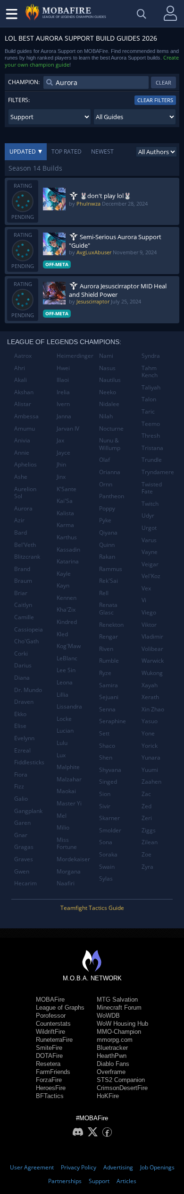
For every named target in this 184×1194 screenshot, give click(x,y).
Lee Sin (66, 670)
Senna (107, 709)
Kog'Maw (69, 646)
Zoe (146, 854)
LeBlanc (67, 658)
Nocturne (111, 428)
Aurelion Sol (25, 493)
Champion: (24, 82)
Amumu (24, 428)
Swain (107, 867)
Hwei (63, 368)
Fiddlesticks (29, 762)
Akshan (23, 392)
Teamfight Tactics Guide (92, 908)
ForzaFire (49, 1079)
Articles (126, 1181)
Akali (20, 380)
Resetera (48, 1063)
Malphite (68, 767)
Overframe (111, 1071)
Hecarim (25, 883)
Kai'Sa (65, 501)
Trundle (152, 460)
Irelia (63, 392)
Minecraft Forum (119, 1007)
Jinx (61, 477)
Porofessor (51, 1015)
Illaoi (63, 380)
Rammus (110, 569)
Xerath (150, 697)
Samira (108, 685)
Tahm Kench (150, 372)
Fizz (19, 786)
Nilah (106, 416)
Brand (22, 569)
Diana (22, 678)
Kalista (65, 513)
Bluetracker (112, 1047)
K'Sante (66, 489)
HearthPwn (111, 1055)
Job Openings (157, 1167)
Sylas (106, 878)
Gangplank (28, 811)
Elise (20, 726)
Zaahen (151, 782)
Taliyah (151, 387)
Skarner (109, 818)
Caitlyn (23, 605)
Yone (148, 733)
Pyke (105, 520)
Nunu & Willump (109, 444)
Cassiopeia (28, 629)
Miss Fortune (67, 843)
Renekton (111, 625)
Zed (146, 806)
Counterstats (53, 1023)
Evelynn (24, 738)
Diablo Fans (113, 1063)
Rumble (109, 661)
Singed (108, 782)
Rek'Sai (108, 581)
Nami (106, 356)
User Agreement (32, 1167)
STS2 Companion (121, 1079)
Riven (106, 649)
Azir (19, 520)
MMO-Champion (119, 1031)
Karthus (67, 537)
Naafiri (66, 883)
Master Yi (69, 803)
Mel (62, 816)
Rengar (108, 636)
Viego (149, 612)
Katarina (68, 561)
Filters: (19, 100)
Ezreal (22, 750)
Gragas (23, 847)
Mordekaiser (73, 859)
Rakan (107, 557)
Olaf (104, 460)
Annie (21, 453)
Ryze (105, 673)
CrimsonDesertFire (122, 1087)
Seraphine (112, 721)
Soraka (108, 854)
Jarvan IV (68, 428)
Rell (104, 593)
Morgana (69, 871)
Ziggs (149, 830)
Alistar (22, 404)
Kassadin (68, 549)
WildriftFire (50, 1031)
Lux (61, 755)
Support (99, 1181)
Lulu (62, 743)
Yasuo (150, 721)
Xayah (150, 685)
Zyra (147, 867)
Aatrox (23, 356)
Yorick (150, 746)
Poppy (107, 508)
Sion (104, 794)
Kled (62, 634)
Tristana (152, 448)
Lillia (62, 695)
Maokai (66, 791)
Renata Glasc (108, 608)
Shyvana (110, 770)
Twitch (150, 504)
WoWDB (108, 1015)
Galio (21, 799)
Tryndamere (158, 472)
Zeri (147, 818)
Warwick (153, 661)
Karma (65, 525)
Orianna (109, 472)
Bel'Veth (25, 545)
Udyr (148, 515)
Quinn (107, 545)
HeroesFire (51, 1087)
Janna (64, 416)
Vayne (150, 552)
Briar (20, 593)
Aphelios (25, 464)
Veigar (150, 564)
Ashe (20, 477)
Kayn (63, 585)
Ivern (63, 404)
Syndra (151, 356)
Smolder (110, 830)
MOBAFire (50, 999)
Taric (148, 411)
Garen (22, 823)
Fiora (20, 774)
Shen (105, 757)
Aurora (23, 508)
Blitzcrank (27, 557)
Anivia (22, 440)
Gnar (20, 835)
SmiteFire (49, 1047)
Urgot (149, 528)
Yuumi (150, 770)
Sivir (104, 806)
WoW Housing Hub (122, 1023)
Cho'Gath (26, 641)
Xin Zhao (153, 709)
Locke (64, 719)
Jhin (61, 464)
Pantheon (111, 496)
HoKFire (108, 1095)
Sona (105, 842)
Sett (104, 733)
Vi (144, 600)
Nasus (107, 368)
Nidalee (109, 404)
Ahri (19, 368)
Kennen (66, 598)
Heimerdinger (74, 356)
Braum (23, 581)
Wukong (152, 673)
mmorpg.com (115, 1039)
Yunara (151, 757)
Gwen (21, 871)
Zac (146, 794)
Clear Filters (155, 100)
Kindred (67, 622)
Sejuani (108, 697)
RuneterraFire (54, 1039)
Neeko (107, 392)
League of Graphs (60, 1007)
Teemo (151, 424)
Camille (24, 617)
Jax (60, 440)
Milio (63, 827)
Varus (149, 540)
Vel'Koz (151, 576)
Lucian (65, 731)
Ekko (20, 714)
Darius (23, 665)
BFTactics (50, 1095)
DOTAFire (49, 1055)
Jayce (63, 453)
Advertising (118, 1167)
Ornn (105, 484)
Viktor (149, 625)
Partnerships (65, 1181)
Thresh (151, 436)
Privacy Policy (78, 1167)
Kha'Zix (66, 610)
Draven (23, 702)
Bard (20, 532)
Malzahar (69, 779)
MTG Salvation (117, 999)
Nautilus (110, 380)
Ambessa (26, 416)
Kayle (64, 574)
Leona (65, 682)
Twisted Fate (152, 488)
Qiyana (108, 532)
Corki (21, 653)
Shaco (107, 746)
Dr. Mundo (28, 690)
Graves (23, 859)
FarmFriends (53, 1071)
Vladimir (152, 636)
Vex (146, 588)
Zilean (150, 842)
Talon (149, 399)
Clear (163, 82)
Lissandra (69, 706)
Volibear (152, 649)
